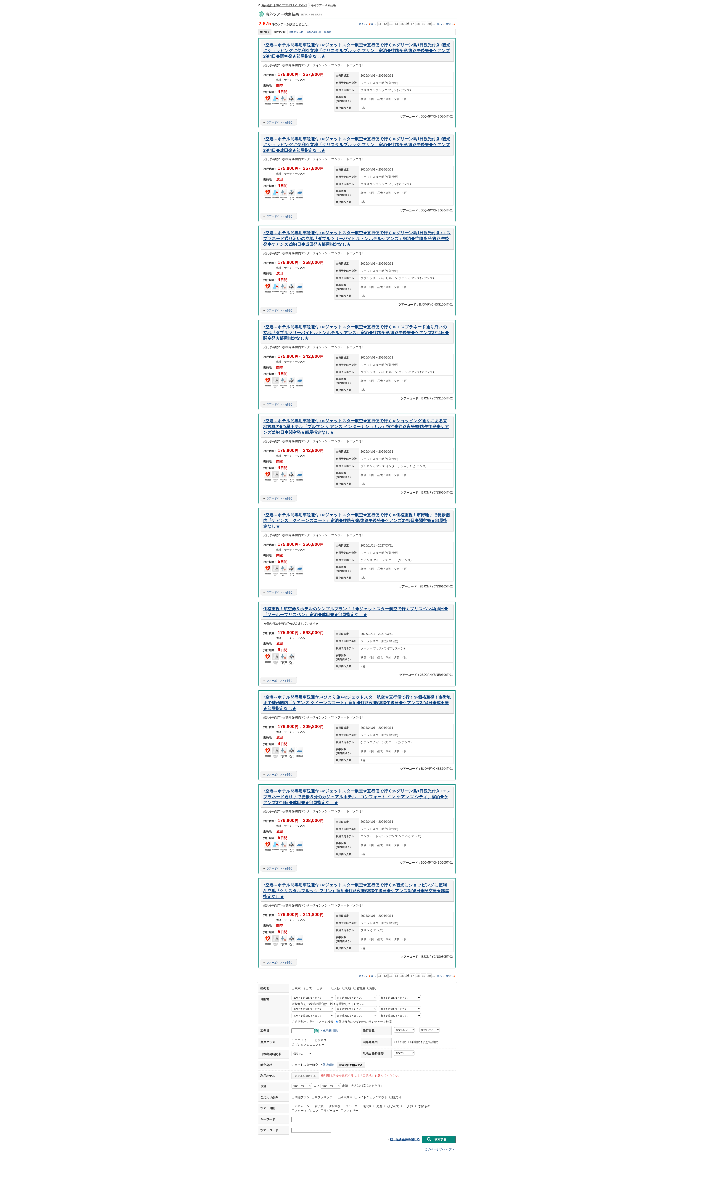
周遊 (379, 1106)
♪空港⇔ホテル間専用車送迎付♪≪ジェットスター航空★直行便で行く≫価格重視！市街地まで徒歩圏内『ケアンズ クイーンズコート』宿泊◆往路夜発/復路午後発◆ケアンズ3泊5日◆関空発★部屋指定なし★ (356, 521)
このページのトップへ (440, 1149)
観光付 (396, 1097)
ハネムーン (302, 1106)
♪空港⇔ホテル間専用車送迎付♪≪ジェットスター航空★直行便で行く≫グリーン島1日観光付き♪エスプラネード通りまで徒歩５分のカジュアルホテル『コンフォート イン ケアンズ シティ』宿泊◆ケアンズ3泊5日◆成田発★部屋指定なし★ (357, 797)
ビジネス (321, 1040)
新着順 (327, 32)
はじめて (393, 1106)
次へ (439, 24)
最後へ (450, 24)
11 (379, 23)
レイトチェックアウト (372, 1097)
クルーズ (351, 1106)
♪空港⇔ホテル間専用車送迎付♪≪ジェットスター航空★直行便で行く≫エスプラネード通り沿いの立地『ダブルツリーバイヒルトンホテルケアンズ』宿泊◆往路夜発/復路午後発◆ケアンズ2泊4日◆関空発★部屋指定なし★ (356, 333)
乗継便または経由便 (424, 1042)
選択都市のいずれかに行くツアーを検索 (365, 1021)
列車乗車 (346, 1097)
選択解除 (328, 1064)
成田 (312, 988)
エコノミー (302, 1040)
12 (385, 23)
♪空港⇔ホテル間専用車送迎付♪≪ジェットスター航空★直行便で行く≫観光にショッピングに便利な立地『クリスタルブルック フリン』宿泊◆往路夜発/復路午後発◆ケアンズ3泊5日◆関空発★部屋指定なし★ (356, 891)
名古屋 (360, 988)
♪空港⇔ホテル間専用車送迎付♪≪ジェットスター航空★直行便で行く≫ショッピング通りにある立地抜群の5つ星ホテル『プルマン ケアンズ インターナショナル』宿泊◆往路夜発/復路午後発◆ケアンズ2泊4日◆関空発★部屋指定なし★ (356, 426)
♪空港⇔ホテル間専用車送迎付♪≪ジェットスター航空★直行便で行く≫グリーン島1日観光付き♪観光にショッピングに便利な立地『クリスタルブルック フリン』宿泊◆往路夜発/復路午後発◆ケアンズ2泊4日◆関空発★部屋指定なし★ (356, 51)
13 (391, 23)
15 (402, 23)
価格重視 (334, 1106)
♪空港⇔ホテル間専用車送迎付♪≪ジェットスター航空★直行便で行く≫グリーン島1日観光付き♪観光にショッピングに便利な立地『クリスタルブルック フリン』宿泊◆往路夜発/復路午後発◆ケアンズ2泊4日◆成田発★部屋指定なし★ (356, 144)
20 (429, 23)
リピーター (331, 1110)
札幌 (348, 988)
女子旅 (319, 1106)
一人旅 (408, 1106)
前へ (373, 24)
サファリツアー (325, 1097)
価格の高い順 (313, 32)
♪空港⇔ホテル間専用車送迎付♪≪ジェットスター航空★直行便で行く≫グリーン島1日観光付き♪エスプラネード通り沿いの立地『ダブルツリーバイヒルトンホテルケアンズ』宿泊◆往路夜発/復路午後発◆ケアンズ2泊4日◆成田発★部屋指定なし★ (357, 238)
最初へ (363, 24)
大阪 (337, 988)
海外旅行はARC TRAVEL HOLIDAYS (284, 5)
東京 (298, 988)
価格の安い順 (296, 32)
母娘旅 (366, 1106)
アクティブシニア (307, 1110)
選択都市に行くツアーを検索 (314, 1021)
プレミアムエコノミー (309, 1044)
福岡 (373, 988)
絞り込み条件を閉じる (405, 1139)
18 (418, 23)
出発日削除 (330, 1030)
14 (396, 23)
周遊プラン (302, 1097)
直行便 (401, 1042)
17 (412, 23)
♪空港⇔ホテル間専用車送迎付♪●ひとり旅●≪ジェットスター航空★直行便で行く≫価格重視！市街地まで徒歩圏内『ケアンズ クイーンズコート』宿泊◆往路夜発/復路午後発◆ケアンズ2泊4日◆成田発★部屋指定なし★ (357, 703)
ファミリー (350, 1110)
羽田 (323, 988)
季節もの (424, 1106)
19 (423, 23)
